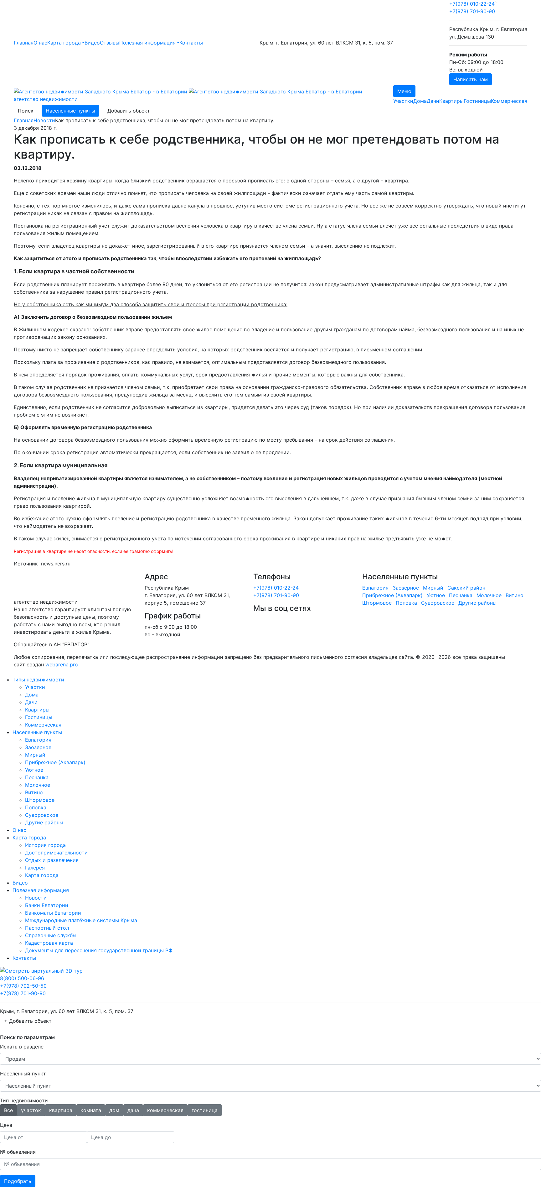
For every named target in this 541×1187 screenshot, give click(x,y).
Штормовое (377, 603)
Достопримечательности (56, 852)
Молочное (489, 595)
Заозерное (406, 588)
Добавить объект (128, 111)
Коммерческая (509, 101)
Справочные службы (50, 935)
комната (90, 1110)
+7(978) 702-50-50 (23, 986)
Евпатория (375, 588)
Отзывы (109, 42)
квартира (60, 1110)
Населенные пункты (70, 111)
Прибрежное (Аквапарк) (392, 595)
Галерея (35, 867)
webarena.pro (61, 664)
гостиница (205, 1110)
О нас (40, 42)
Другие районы (477, 603)
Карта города (64, 42)
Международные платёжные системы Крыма (81, 920)
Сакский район (466, 588)
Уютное (436, 595)
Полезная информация (147, 42)
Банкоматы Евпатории (53, 913)
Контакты (191, 42)
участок (31, 1110)
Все (8, 1110)
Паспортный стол (47, 928)
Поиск (25, 111)
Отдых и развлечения (52, 860)
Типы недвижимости (38, 679)
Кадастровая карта (49, 943)
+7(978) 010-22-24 (472, 4)
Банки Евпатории (46, 905)
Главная (23, 42)
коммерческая (165, 1110)
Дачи (433, 101)
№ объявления (18, 1152)
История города (45, 845)
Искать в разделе (22, 1046)
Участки (403, 101)
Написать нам (470, 79)
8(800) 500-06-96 (22, 978)
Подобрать (17, 1181)
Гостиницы (477, 101)
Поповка (406, 603)
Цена (6, 1125)
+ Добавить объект (28, 1021)
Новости (44, 120)
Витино (514, 595)
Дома (420, 101)
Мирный (433, 588)
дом (114, 1110)
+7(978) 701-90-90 (472, 11)
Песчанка (460, 595)
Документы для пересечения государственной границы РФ (99, 950)
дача (133, 1110)
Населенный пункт (23, 1073)
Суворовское (437, 603)
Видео (92, 42)
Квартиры (451, 101)
